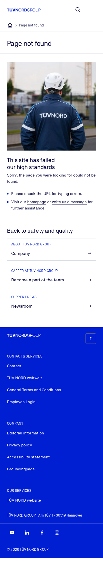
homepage (36, 201)
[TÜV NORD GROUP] (10, 25)
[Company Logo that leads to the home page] (23, 10)
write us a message (69, 201)
